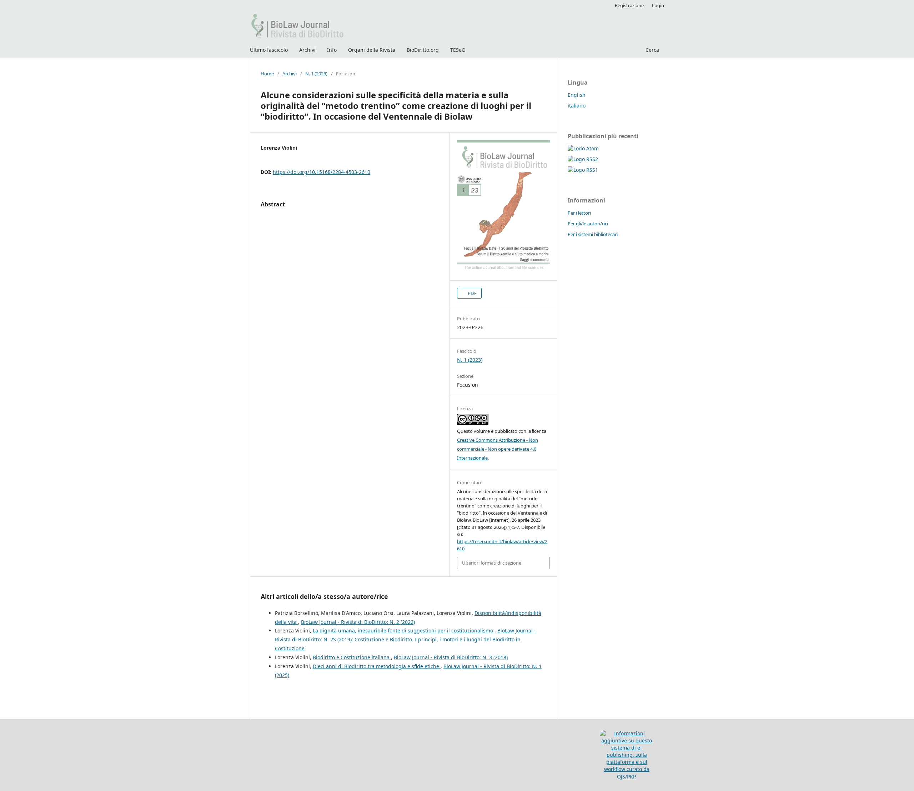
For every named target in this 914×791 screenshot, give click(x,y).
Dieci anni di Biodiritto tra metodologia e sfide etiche (377, 666)
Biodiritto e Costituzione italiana (352, 657)
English (577, 94)
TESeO (458, 49)
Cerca (651, 49)
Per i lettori (579, 213)
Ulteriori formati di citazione (491, 563)
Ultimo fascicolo (269, 49)
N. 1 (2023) (316, 73)
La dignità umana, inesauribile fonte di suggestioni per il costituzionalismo (403, 630)
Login (658, 5)
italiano (577, 105)
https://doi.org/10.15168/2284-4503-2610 (321, 172)
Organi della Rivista (371, 49)
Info (332, 49)
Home (267, 73)
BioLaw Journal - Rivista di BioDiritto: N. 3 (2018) (451, 657)
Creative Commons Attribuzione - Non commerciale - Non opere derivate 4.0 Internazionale (497, 449)
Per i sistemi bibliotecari (593, 234)
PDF (472, 293)
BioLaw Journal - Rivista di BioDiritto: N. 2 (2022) (358, 622)
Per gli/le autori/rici (588, 223)
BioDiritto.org (423, 49)
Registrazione (629, 5)
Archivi (307, 49)
